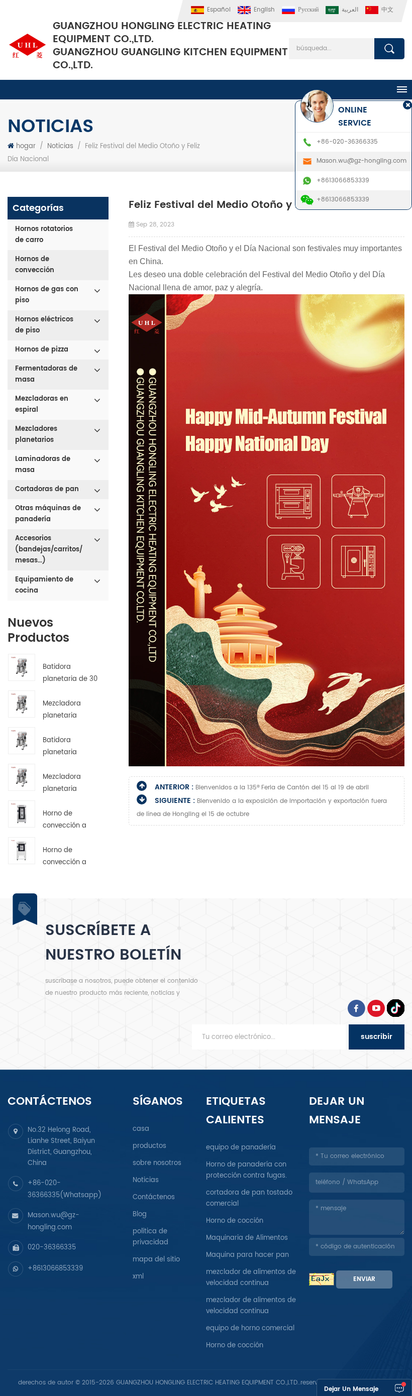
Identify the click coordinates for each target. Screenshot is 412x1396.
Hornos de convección (34, 265)
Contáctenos (154, 1197)
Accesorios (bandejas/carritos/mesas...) (48, 549)
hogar (26, 146)
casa (141, 1129)
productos (149, 1146)
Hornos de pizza (41, 349)
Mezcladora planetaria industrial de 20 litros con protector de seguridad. (68, 710)
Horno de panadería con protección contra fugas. (246, 1170)
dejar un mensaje (351, 1389)
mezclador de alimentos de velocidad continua (251, 1278)
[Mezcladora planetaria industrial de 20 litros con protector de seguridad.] (21, 704)
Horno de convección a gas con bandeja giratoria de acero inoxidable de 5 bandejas (70, 857)
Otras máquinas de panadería (48, 514)
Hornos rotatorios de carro (44, 235)
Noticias (60, 146)
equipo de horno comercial (250, 1328)
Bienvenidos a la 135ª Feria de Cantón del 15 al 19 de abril (282, 787)
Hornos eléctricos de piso (44, 325)
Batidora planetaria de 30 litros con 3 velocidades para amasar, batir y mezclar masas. (70, 673)
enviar (364, 1279)
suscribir (376, 1036)
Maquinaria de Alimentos (247, 1238)
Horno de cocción (234, 1221)
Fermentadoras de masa (46, 374)
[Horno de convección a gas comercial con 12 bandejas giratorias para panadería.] (21, 814)
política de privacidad (150, 1237)
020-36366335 (52, 1247)
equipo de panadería (241, 1147)
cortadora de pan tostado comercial (249, 1198)
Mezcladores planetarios (36, 434)
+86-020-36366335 (347, 142)
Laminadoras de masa (42, 465)
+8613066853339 (55, 1268)
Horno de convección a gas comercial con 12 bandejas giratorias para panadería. (69, 820)
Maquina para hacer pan (247, 1255)
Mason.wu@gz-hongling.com (361, 161)
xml (138, 1276)
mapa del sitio (156, 1259)
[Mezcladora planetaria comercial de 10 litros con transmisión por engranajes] (21, 777)
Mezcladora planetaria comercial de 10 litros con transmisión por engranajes (68, 783)
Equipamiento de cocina (44, 585)
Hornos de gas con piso (46, 295)
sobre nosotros (157, 1163)
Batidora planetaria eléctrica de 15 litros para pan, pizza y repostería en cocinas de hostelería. (67, 747)
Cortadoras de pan (47, 489)
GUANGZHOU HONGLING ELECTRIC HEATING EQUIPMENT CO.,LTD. (170, 46)
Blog (140, 1214)
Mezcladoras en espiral (41, 404)
